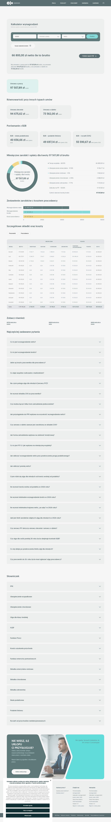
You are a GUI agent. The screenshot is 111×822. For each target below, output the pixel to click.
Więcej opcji (27, 815)
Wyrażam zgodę (27, 805)
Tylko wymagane (27, 810)
